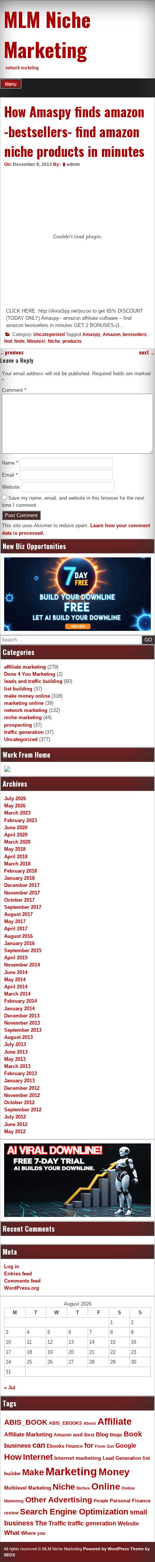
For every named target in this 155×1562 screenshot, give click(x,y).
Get (110, 1446)
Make (33, 1472)
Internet (38, 1457)
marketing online (24, 703)
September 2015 (22, 950)
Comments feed (22, 1281)
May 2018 (15, 849)
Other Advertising (58, 1499)
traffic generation (24, 732)
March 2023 (17, 813)
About (90, 1423)
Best (89, 1435)
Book (133, 1434)
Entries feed (18, 1274)
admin (73, 164)
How (12, 1457)
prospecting (18, 725)
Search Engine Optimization (74, 1511)
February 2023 (20, 820)
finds (19, 341)
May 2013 (15, 1059)
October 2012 (19, 1102)
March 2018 (17, 864)
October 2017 (19, 900)
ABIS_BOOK (25, 1422)
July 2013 (15, 1044)
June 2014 (15, 972)
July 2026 (15, 798)
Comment (14, 390)
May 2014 (15, 979)
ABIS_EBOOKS (65, 1423)
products (72, 341)
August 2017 (18, 914)
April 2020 (15, 835)
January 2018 (19, 878)
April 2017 (15, 928)
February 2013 (20, 1073)
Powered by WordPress (106, 1549)
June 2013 (15, 1052)
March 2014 (17, 994)
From (100, 1446)
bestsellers (135, 334)
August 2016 (18, 936)
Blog (102, 1435)
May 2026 (15, 806)
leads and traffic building (33, 681)
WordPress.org (21, 1288)
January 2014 (19, 1008)
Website (11, 487)
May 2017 (15, 921)
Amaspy (91, 334)
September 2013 (22, 1030)
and (78, 1435)
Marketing (71, 1471)
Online (105, 1486)
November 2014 (22, 965)
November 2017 (22, 893)
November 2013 (22, 1023)
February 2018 (20, 871)
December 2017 (22, 885)
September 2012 (22, 1109)
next (147, 352)
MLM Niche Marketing (47, 34)
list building (18, 689)
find (8, 341)
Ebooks (55, 1446)
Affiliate (114, 1421)
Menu (11, 84)
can (38, 1445)
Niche (54, 341)
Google (125, 1445)
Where (28, 1533)
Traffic (57, 1523)
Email (10, 475)
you (41, 1533)
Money (114, 1472)
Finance (74, 1446)
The (41, 1523)
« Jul (9, 1387)
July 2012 (15, 1117)
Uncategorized (49, 334)
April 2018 (15, 856)
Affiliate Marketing (28, 1435)
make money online (27, 696)
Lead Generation (122, 1458)
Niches (83, 1488)
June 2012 (15, 1124)
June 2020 (15, 827)
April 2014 (15, 987)
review (11, 1513)
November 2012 (22, 1095)
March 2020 (17, 842)
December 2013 (22, 1016)
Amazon (111, 334)
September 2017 (22, 907)
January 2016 (19, 943)
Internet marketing (77, 1458)
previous (12, 352)
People (101, 1501)
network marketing (25, 710)
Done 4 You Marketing (29, 674)
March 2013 (17, 1066)
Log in (11, 1266)
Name (10, 463)
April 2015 (15, 958)
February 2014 (20, 1001)
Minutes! (36, 341)
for (88, 1445)
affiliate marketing (25, 667)
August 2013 (18, 1037)
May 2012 (15, 1131)
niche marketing (23, 717)
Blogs (116, 1435)
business (17, 1445)
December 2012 (22, 1088)
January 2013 (19, 1080)
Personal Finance (130, 1501)
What (12, 1532)
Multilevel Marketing (27, 1488)
